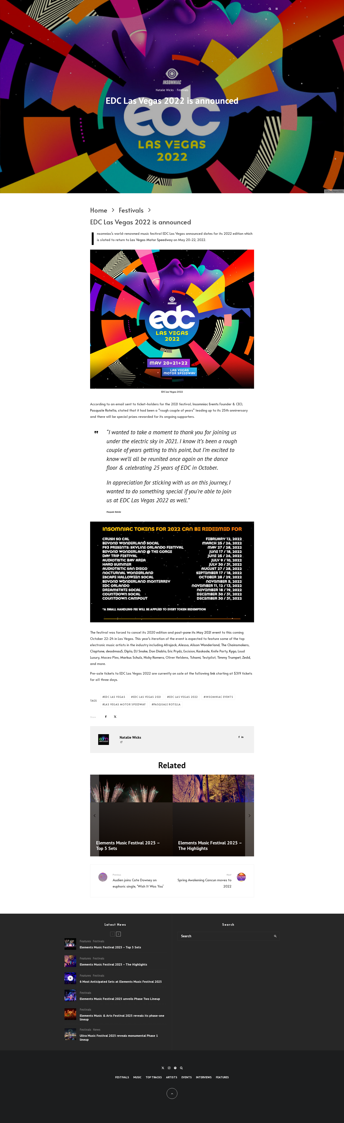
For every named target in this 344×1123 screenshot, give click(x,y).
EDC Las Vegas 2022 (183, 697)
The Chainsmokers (235, 644)
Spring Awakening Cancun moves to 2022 (204, 880)
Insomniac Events (205, 404)
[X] (163, 1067)
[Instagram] (169, 1067)
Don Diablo (157, 651)
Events (186, 1077)
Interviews (204, 1077)
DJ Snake (140, 651)
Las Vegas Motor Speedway (151, 239)
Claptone (97, 651)
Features (85, 941)
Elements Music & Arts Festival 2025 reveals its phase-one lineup (122, 1017)
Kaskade (202, 651)
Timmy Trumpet (229, 657)
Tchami (195, 657)
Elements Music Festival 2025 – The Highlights (113, 964)
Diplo (128, 651)
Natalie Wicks (165, 90)
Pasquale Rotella (103, 410)
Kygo (232, 651)
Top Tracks (154, 1077)
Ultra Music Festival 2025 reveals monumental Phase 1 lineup (119, 1037)
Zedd (246, 657)
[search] (275, 936)
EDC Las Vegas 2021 (147, 697)
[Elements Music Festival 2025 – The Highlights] (180, 816)
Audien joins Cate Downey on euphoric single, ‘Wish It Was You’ (138, 880)
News (96, 1030)
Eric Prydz (175, 651)
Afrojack (170, 644)
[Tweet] (115, 716)
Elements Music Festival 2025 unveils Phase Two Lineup (120, 999)
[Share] (106, 716)
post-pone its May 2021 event (198, 632)
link (212, 673)
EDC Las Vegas (114, 697)
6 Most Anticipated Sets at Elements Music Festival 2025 (121, 982)
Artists (171, 1077)
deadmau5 (114, 651)
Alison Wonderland (204, 644)
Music (137, 1077)
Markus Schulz (131, 657)
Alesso (183, 644)
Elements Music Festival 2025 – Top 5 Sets (110, 947)
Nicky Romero (154, 657)
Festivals (182, 90)
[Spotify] (175, 1067)
